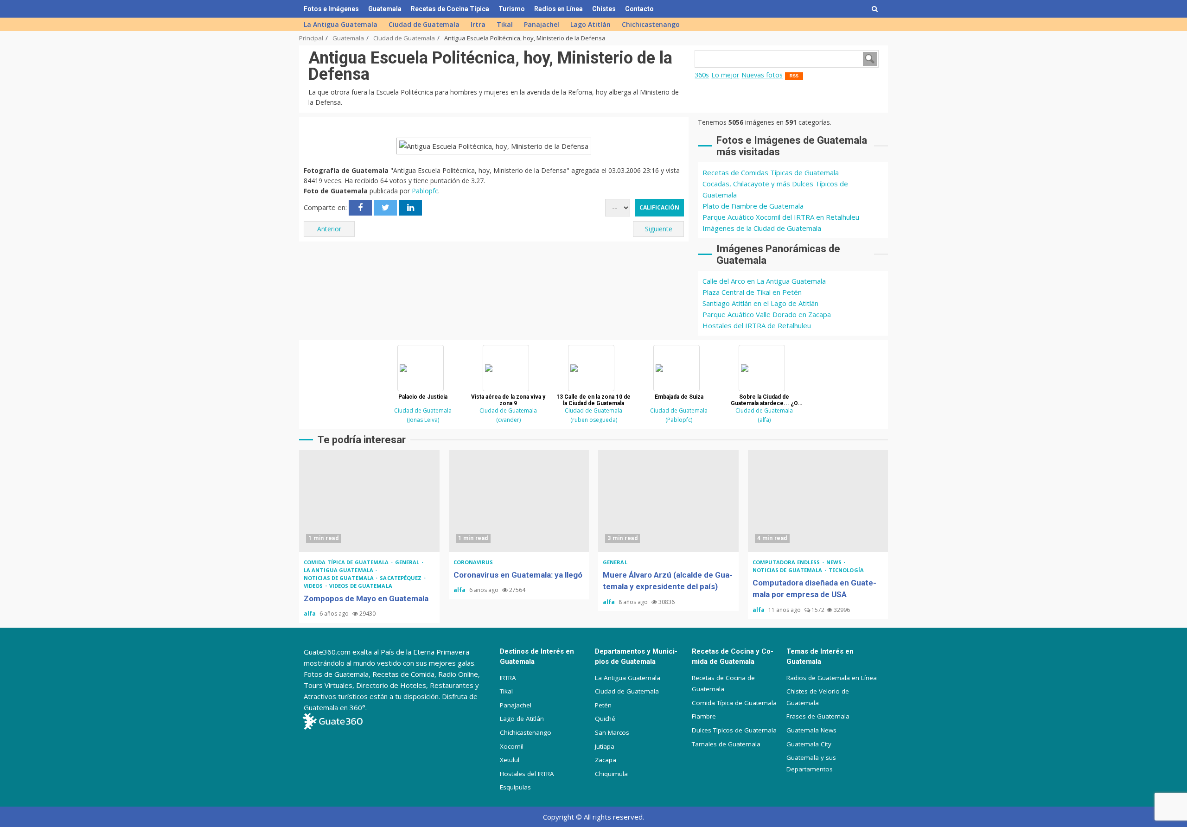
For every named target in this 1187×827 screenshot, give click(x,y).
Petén (603, 705)
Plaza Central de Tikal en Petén (752, 292)
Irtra (478, 24)
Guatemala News (811, 730)
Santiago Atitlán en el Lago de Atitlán (760, 303)
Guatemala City (808, 744)
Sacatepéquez (401, 577)
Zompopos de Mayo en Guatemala (369, 501)
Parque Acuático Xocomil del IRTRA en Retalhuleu (780, 217)
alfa (310, 613)
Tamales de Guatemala (726, 744)
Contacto (639, 9)
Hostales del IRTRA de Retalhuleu (756, 325)
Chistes (604, 9)
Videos (314, 585)
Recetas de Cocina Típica (450, 9)
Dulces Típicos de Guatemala (734, 730)
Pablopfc (425, 190)
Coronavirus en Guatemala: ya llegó (519, 501)
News (834, 562)
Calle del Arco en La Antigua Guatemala (764, 281)
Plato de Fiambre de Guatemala (753, 205)
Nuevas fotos (762, 74)
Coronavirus (473, 562)
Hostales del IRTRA (527, 774)
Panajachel (541, 24)
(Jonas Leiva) (423, 420)
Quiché (605, 718)
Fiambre (704, 716)
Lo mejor (725, 74)
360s (702, 74)
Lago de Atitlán (522, 718)
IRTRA (508, 678)
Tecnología (846, 570)
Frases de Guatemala (817, 716)
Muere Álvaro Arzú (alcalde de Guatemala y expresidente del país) (668, 501)
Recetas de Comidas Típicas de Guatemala (770, 172)
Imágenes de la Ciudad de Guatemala (761, 228)
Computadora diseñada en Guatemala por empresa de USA (818, 501)
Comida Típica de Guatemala (734, 703)
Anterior (329, 228)
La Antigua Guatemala (340, 24)
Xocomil (511, 746)
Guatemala (385, 9)
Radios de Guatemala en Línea (831, 678)
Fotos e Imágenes (331, 9)
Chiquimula (611, 774)
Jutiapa (604, 746)
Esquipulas (515, 787)
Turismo (511, 9)
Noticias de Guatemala (339, 577)
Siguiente (658, 228)
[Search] (875, 9)
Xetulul (509, 760)
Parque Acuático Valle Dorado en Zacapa (766, 314)
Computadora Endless (787, 562)
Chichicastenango (651, 24)
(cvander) (508, 420)
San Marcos (612, 732)
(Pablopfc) (678, 420)
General (408, 562)
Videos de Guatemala (360, 585)
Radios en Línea (558, 9)
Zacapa (605, 760)
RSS (794, 76)
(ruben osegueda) (593, 420)
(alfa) (764, 420)
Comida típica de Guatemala (347, 562)
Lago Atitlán (590, 24)
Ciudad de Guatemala (424, 24)
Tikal (505, 24)
